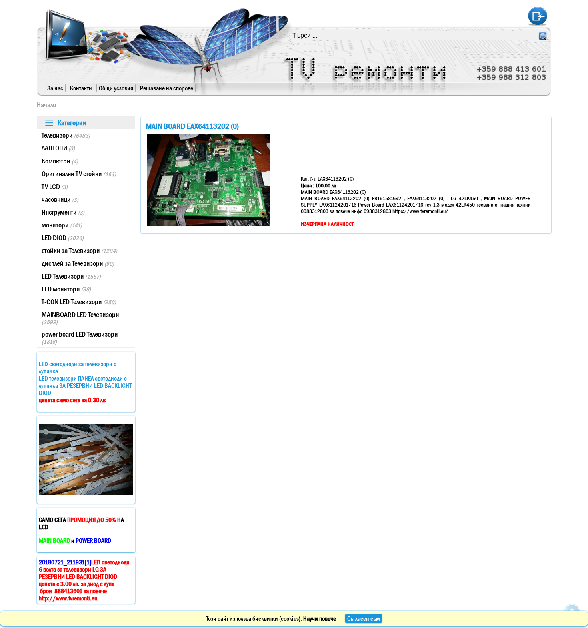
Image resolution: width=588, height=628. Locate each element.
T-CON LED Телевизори (79, 302)
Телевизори (66, 135)
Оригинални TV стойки (79, 174)
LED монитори (66, 289)
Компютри (60, 161)
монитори (62, 225)
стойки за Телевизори (79, 251)
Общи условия (116, 88)
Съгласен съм (363, 618)
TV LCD (55, 187)
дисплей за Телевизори (78, 263)
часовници (60, 199)
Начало (46, 105)
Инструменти (63, 212)
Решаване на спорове (166, 88)
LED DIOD (63, 238)
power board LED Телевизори (80, 337)
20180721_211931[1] (65, 562)
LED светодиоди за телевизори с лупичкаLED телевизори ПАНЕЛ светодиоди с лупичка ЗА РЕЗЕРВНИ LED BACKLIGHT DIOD (85, 381)
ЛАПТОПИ (58, 148)
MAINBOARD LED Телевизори (80, 318)
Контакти (81, 88)
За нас (55, 88)
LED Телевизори (71, 276)
